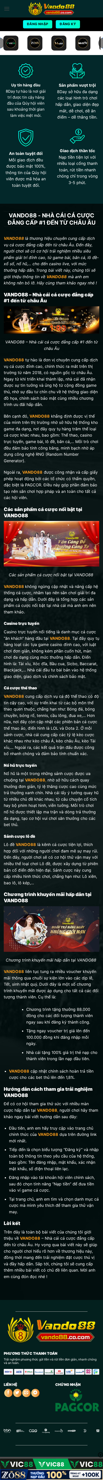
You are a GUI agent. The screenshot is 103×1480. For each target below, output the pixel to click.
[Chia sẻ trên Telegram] (35, 1393)
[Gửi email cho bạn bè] (26, 1393)
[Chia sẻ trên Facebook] (8, 1393)
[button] (7, 8)
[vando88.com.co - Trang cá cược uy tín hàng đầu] (51, 8)
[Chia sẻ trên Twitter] (17, 1393)
